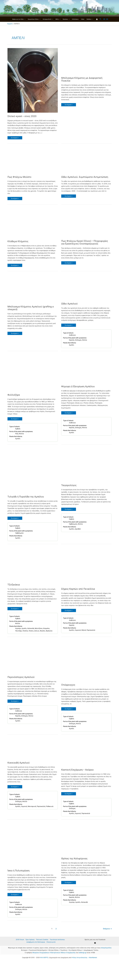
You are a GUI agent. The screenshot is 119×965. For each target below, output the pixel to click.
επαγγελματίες (106, 948)
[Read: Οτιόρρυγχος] (86, 661)
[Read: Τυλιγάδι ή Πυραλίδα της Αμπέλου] (32, 470)
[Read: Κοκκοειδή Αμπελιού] (22, 748)
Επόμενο (107, 929)
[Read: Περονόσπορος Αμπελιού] (32, 657)
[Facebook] (95, 943)
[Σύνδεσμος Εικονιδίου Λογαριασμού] (97, 19)
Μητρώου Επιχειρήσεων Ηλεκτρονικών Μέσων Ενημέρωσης (53, 952)
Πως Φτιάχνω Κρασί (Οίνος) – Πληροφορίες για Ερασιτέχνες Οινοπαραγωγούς (84, 242)
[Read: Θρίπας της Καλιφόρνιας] (86, 839)
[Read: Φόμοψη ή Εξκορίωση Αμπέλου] (80, 369)
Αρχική (9, 24)
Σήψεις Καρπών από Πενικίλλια (78, 589)
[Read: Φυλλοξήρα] (32, 373)
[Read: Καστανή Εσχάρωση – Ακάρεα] (86, 752)
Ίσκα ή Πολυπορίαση (18, 870)
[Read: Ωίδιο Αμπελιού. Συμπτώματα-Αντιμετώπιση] (78, 160)
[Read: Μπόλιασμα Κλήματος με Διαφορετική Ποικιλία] (86, 61)
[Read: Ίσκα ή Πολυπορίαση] (32, 845)
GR (104, 19)
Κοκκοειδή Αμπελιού (18, 762)
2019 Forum (20, 939)
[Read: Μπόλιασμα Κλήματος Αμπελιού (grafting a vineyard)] (32, 289)
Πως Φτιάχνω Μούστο (19, 177)
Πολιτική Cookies (42, 939)
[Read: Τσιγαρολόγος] (86, 465)
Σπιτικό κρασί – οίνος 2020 (21, 116)
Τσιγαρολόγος (68, 485)
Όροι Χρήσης (30, 939)
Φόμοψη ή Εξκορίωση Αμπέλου (78, 386)
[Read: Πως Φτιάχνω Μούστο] (24, 160)
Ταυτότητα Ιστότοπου (57, 939)
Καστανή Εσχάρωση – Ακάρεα (77, 769)
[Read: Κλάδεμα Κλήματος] (27, 223)
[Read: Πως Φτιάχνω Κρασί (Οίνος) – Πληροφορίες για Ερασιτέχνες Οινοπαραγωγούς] (80, 222)
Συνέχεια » (15, 138)
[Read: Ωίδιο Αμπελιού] (80, 287)
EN (107, 19)
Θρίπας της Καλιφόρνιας (74, 858)
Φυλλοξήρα (13, 394)
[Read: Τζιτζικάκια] (32, 564)
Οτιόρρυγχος (68, 684)
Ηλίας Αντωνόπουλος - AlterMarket (84, 957)
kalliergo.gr (82, 952)
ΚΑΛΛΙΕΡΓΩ (44, 957)
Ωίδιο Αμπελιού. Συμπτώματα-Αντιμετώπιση (84, 177)
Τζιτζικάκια (13, 584)
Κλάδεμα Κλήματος (17, 241)
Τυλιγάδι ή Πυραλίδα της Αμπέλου (25, 496)
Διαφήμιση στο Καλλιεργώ (35, 942)
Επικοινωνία (51, 942)
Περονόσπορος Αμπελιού (20, 677)
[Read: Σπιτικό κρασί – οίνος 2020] (32, 80)
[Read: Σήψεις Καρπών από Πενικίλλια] (86, 566)
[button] (24, 19)
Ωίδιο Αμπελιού (69, 303)
